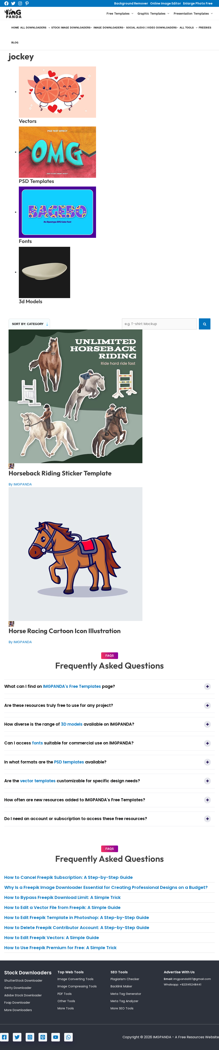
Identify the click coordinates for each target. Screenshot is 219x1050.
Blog (14, 42)
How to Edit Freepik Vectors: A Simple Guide (51, 938)
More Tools (66, 1008)
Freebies (205, 27)
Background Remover (131, 3)
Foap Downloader (17, 1002)
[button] (131, 14)
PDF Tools (65, 994)
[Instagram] (20, 3)
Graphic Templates (151, 13)
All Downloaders (33, 27)
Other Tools (66, 1001)
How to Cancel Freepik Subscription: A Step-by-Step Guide (68, 877)
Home (15, 27)
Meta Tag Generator (126, 994)
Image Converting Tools (75, 979)
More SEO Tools (122, 1008)
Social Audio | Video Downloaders (151, 27)
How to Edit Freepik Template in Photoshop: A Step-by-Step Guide (76, 918)
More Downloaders (18, 1010)
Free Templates (118, 13)
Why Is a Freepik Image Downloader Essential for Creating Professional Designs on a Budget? (106, 887)
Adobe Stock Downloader (23, 995)
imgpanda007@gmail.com (192, 979)
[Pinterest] (27, 3)
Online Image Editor (165, 3)
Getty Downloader (17, 988)
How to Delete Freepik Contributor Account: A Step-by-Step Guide (76, 928)
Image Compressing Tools (77, 986)
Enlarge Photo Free (198, 3)
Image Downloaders (108, 27)
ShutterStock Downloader (23, 980)
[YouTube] (55, 1037)
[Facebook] (6, 3)
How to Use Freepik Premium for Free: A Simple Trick (60, 948)
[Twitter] (13, 3)
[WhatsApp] (68, 1037)
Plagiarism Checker (125, 979)
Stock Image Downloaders (70, 27)
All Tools (187, 27)
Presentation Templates (191, 13)
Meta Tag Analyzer (124, 1001)
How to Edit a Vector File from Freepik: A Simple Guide (62, 907)
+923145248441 (190, 984)
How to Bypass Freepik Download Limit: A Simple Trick (62, 897)
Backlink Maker (121, 986)
